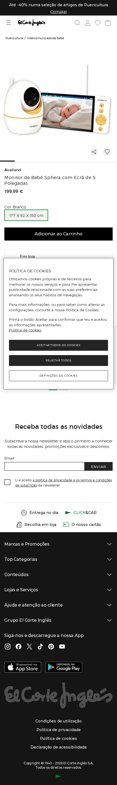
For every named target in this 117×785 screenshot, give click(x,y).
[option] (26, 215)
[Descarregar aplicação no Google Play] (63, 668)
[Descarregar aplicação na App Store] (22, 668)
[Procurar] (77, 23)
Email (9, 458)
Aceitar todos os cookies (58, 345)
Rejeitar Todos (58, 360)
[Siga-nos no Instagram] (7, 647)
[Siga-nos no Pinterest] (51, 647)
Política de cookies (25, 330)
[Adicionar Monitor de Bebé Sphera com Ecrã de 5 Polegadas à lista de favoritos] (107, 151)
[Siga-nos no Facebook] (18, 647)
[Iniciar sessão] (87, 23)
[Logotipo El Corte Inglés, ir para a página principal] (31, 23)
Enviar (98, 466)
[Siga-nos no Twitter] (29, 647)
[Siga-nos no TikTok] (40, 647)
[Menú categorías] (9, 23)
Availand (12, 170)
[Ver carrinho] (107, 23)
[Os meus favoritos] (97, 23)
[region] (58, 324)
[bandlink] (58, 11)
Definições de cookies (58, 375)
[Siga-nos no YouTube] (62, 647)
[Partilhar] (94, 151)
